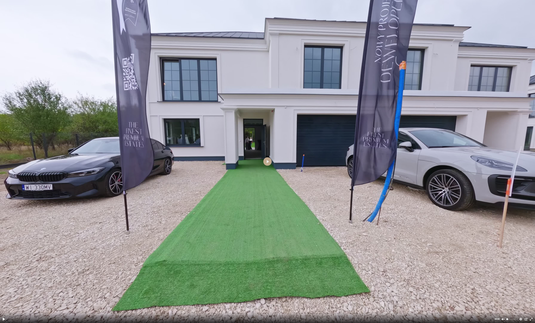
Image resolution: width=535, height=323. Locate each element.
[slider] (267, 314)
